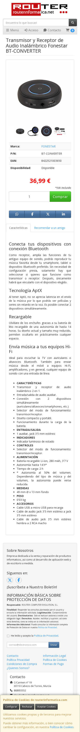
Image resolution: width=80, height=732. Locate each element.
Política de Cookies (62, 727)
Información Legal (54, 656)
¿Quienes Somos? (18, 668)
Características (18, 228)
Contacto (54, 30)
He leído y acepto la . (35, 635)
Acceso (33, 30)
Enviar (53, 644)
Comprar (60, 196)
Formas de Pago (53, 664)
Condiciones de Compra (22, 664)
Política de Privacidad (47, 627)
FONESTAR (48, 146)
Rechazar (27, 706)
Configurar (11, 706)
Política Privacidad (18, 660)
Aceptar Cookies (46, 706)
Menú (14, 30)
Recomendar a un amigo (49, 228)
